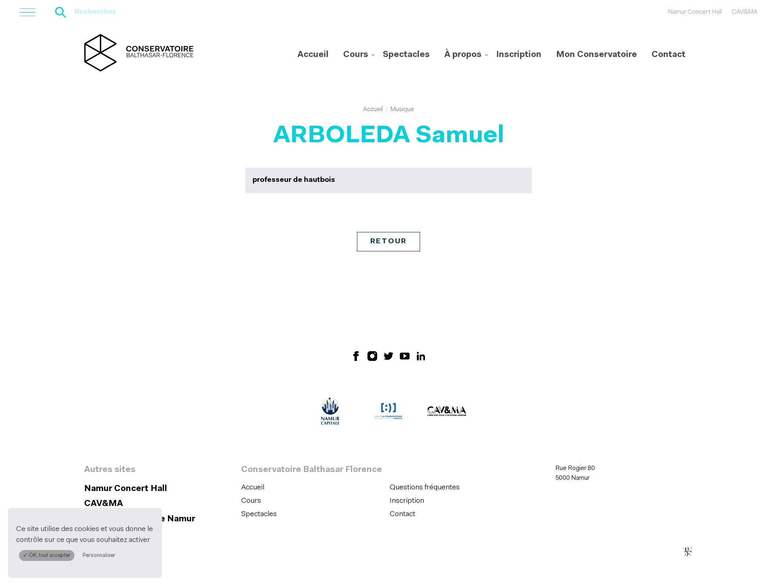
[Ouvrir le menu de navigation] (27, 12)
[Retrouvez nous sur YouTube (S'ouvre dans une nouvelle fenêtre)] (405, 355)
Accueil (313, 55)
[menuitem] (313, 55)
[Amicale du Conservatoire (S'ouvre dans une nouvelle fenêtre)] (388, 413)
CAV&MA (745, 12)
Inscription (518, 55)
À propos (463, 55)
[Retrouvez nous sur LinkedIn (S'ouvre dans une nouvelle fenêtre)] (421, 355)
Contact (669, 55)
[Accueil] (138, 53)
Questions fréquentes (425, 487)
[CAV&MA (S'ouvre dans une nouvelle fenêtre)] (446, 413)
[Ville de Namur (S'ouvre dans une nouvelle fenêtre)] (330, 413)
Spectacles (406, 55)
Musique (402, 109)
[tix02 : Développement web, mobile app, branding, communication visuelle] (687, 551)
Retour (388, 241)
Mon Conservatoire (596, 55)
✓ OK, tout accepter (46, 555)
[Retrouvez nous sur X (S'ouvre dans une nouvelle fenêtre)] (388, 355)
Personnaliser (99, 555)
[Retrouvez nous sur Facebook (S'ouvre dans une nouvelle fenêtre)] (356, 355)
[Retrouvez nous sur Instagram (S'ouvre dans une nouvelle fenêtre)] (372, 355)
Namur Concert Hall (695, 12)
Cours (355, 55)
